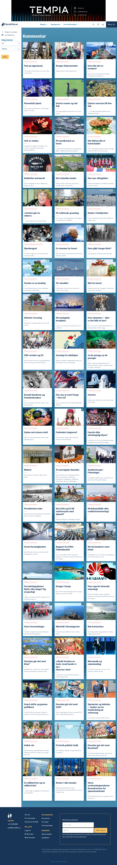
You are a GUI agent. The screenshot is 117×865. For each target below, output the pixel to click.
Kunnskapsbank (47, 815)
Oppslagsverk (55, 24)
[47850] (50, 410)
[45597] (82, 604)
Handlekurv (46, 838)
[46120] (50, 564)
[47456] (82, 447)
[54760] (82, 81)
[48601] (50, 332)
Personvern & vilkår (31, 822)
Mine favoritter (97, 24)
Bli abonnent (29, 834)
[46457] (82, 486)
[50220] (50, 226)
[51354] (114, 155)
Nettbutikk (46, 830)
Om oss (27, 815)
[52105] (50, 155)
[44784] (114, 604)
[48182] (82, 332)
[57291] (50, 43)
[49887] (82, 226)
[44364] (114, 682)
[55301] (50, 81)
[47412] (50, 447)
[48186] (50, 372)
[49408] (50, 260)
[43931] (50, 760)
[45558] (114, 564)
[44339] (82, 682)
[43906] (114, 723)
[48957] (50, 295)
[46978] (50, 486)
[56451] (82, 43)
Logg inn (102, 24)
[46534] (50, 524)
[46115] (114, 524)
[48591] (82, 295)
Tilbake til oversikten (11, 32)
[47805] (82, 372)
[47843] (114, 372)
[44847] (114, 639)
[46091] (82, 524)
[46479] (114, 486)
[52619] (114, 118)
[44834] (82, 639)
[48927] (82, 260)
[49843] (114, 226)
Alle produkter (47, 834)
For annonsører (30, 818)
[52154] (82, 155)
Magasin (43, 24)
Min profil (28, 827)
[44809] (50, 639)
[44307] (50, 682)
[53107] (50, 118)
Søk (93, 24)
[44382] (50, 723)
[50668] (50, 190)
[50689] (82, 190)
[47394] (82, 410)
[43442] (82, 760)
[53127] (82, 118)
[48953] (114, 260)
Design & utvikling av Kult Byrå (58, 861)
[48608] (114, 295)
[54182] (114, 81)
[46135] (82, 564)
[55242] (114, 43)
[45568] (50, 604)
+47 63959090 (13, 824)
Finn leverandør (47, 825)
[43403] (114, 760)
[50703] (114, 190)
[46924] (114, 447)
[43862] (82, 723)
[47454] (114, 410)
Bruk (5, 57)
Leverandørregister (70, 24)
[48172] (114, 332)
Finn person (46, 818)
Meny (110, 24)
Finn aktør (45, 822)
